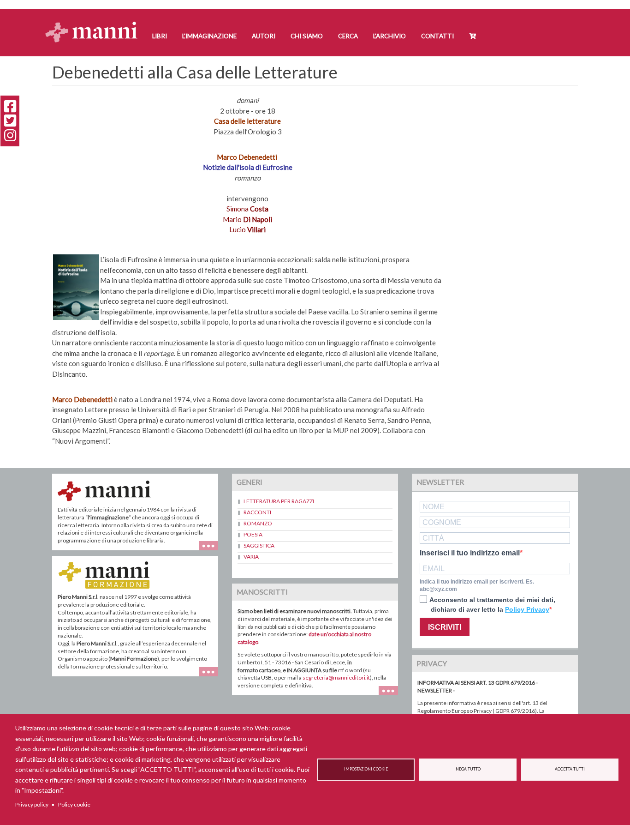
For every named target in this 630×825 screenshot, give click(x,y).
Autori (263, 36)
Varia (251, 556)
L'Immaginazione (209, 36)
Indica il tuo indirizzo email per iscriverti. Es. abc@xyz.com (477, 585)
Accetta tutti (570, 769)
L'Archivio (389, 36)
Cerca (348, 36)
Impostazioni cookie (366, 769)
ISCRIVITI (444, 627)
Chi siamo (307, 36)
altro (212, 676)
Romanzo (258, 523)
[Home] (94, 23)
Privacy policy (31, 804)
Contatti (437, 36)
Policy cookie (74, 804)
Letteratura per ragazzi (279, 501)
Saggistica (259, 545)
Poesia (253, 534)
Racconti (257, 512)
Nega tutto (468, 769)
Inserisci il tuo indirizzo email (470, 553)
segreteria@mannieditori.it (336, 677)
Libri (159, 36)
